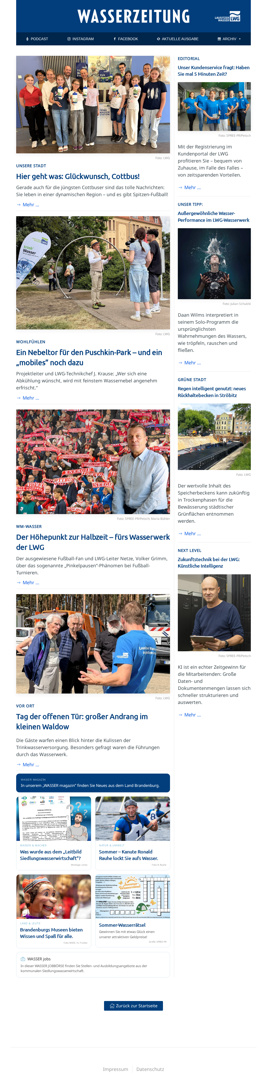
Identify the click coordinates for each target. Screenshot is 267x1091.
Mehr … (31, 204)
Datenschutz (150, 1069)
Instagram (83, 39)
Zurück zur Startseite (136, 1006)
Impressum (115, 1069)
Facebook (128, 39)
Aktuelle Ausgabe (180, 39)
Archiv (229, 39)
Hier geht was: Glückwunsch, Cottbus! (78, 176)
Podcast (39, 39)
